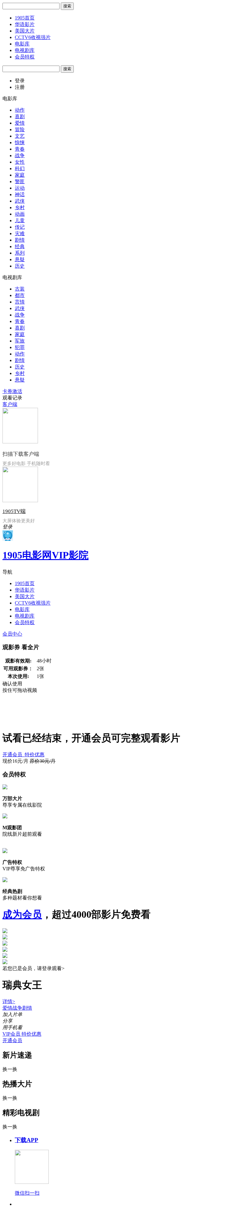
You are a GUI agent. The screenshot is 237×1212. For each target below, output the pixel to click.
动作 (20, 110)
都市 (20, 295)
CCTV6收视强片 (33, 37)
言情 (20, 301)
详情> (8, 1001)
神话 (20, 194)
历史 (20, 266)
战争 (20, 155)
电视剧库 (25, 50)
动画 (20, 214)
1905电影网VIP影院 (45, 555)
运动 (20, 188)
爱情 (20, 123)
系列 (20, 253)
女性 (20, 162)
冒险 (20, 129)
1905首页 (25, 17)
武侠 (20, 201)
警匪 (20, 181)
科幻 (20, 168)
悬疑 (20, 259)
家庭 (20, 175)
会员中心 (12, 633)
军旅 (20, 340)
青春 (20, 149)
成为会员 (22, 914)
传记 (20, 227)
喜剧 (20, 116)
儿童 (20, 220)
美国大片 (25, 30)
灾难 (20, 233)
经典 (20, 246)
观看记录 (12, 397)
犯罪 (20, 347)
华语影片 (25, 24)
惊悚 (20, 142)
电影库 (22, 43)
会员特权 (25, 56)
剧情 (20, 240)
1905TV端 (14, 511)
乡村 (20, 207)
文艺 (20, 136)
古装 (20, 288)
